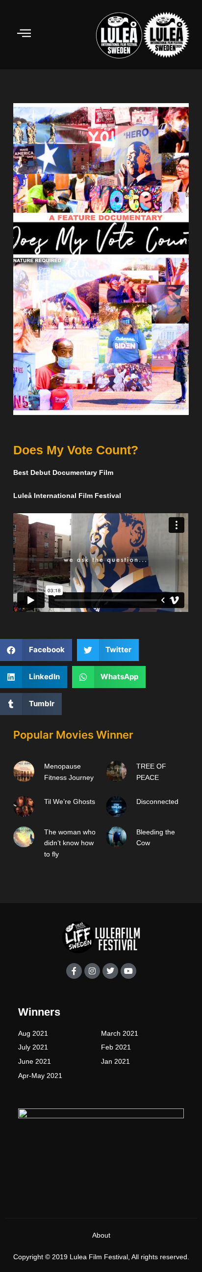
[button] (36, 650)
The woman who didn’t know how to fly (70, 843)
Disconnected (157, 801)
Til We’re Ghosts (69, 801)
